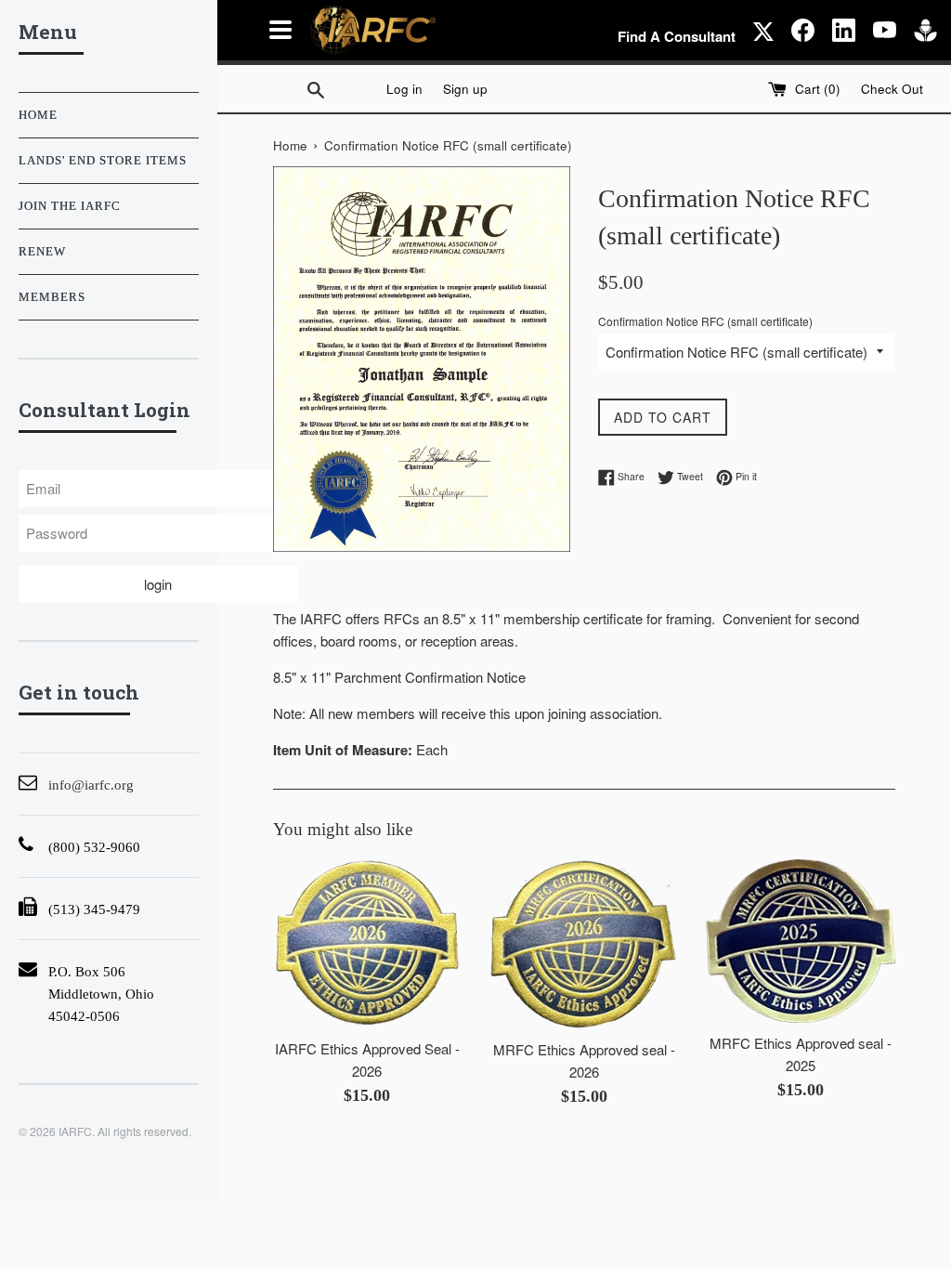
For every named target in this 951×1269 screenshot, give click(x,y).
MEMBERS (52, 297)
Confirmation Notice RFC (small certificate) (705, 321)
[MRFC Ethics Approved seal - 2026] (583, 944)
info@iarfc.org (91, 785)
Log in (404, 89)
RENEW (42, 251)
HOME (38, 115)
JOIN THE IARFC (70, 206)
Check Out (892, 89)
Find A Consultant (677, 36)
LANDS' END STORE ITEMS (103, 160)
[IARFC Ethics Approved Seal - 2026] (367, 943)
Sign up (465, 89)
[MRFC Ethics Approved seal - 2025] (800, 941)
